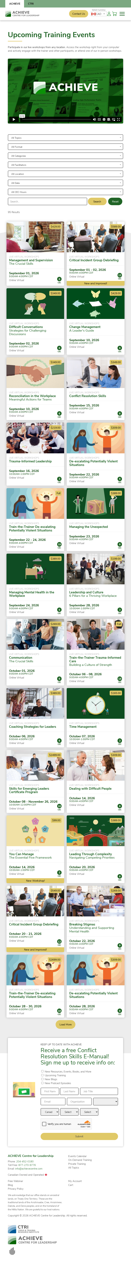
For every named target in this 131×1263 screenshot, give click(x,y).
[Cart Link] (115, 13)
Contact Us (78, 13)
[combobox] (99, 13)
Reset (115, 201)
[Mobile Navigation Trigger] (122, 14)
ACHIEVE (14, 3)
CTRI (31, 3)
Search (97, 201)
